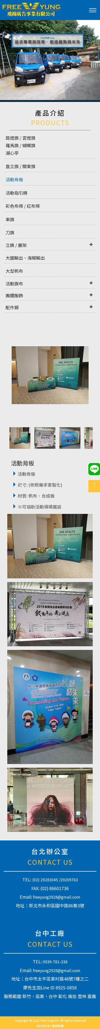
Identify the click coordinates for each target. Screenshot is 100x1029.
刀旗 (10, 232)
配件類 (12, 307)
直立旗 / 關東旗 (20, 166)
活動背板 (14, 179)
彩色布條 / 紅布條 (23, 206)
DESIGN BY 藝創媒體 (50, 1026)
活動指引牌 (16, 193)
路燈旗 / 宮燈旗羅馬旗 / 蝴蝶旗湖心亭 (20, 145)
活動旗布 (14, 283)
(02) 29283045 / (46, 880)
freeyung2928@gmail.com (56, 897)
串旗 (10, 219)
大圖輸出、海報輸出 (25, 258)
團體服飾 (14, 295)
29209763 (69, 880)
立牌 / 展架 (16, 245)
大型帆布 (14, 271)
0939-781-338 (55, 962)
